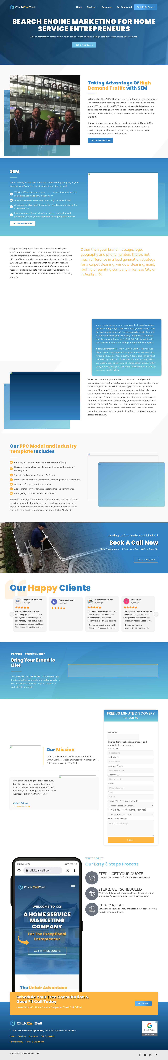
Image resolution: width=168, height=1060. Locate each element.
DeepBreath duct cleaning (33, 600)
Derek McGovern (66, 600)
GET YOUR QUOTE (127, 873)
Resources (107, 7)
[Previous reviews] (12, 614)
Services (91, 7)
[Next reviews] (156, 614)
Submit (130, 840)
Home (79, 7)
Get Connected (124, 7)
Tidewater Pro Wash (104, 600)
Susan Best (136, 600)
